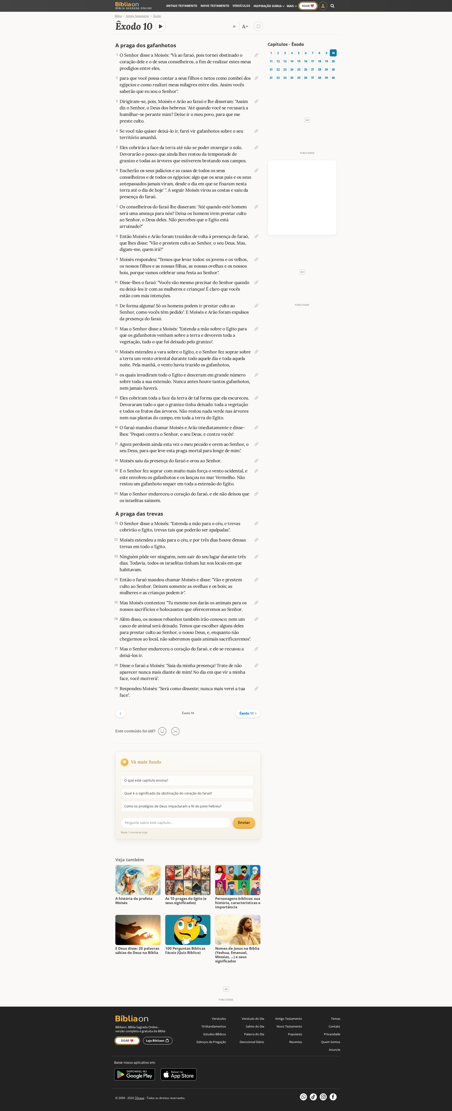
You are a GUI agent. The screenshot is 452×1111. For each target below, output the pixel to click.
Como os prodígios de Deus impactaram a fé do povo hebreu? (173, 806)
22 (277, 69)
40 (333, 77)
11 (271, 61)
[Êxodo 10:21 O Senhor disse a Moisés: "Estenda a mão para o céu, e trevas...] (256, 523)
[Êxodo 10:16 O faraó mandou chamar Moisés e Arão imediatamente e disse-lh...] (256, 427)
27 (312, 69)
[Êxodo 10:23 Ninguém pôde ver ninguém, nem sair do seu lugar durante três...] (256, 556)
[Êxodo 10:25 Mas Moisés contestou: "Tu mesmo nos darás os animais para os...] (256, 602)
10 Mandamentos (213, 1026)
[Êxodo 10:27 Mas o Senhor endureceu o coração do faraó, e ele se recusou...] (256, 648)
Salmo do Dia (255, 1026)
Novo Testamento (215, 6)
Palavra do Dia (254, 1034)
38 (319, 77)
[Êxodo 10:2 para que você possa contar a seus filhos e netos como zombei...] (256, 78)
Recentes (295, 1042)
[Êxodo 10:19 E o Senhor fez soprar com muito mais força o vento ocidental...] (256, 471)
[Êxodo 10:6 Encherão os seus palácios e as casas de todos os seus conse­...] (256, 170)
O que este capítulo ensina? (146, 780)
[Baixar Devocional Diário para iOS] (179, 1075)
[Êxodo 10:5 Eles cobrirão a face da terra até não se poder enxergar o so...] (256, 147)
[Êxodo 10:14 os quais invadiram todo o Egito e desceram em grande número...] (256, 375)
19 (326, 61)
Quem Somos (330, 1042)
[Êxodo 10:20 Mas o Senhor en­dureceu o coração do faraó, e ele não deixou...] (256, 494)
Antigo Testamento (181, 6)
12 (277, 61)
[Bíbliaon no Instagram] (323, 1096)
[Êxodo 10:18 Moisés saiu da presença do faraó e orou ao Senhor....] (256, 460)
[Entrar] (323, 6)
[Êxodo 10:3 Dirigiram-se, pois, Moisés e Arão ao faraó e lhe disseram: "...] (256, 101)
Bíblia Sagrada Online (133, 8)
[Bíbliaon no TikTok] (313, 1096)
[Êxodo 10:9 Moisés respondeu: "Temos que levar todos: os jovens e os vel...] (256, 259)
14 (291, 61)
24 (291, 69)
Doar (308, 6)
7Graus (139, 1098)
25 (298, 69)
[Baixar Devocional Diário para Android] (134, 1075)
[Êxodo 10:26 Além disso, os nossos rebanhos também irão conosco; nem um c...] (256, 619)
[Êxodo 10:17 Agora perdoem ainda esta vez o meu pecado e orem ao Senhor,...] (256, 444)
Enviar (244, 822)
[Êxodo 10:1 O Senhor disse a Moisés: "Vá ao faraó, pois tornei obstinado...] (256, 55)
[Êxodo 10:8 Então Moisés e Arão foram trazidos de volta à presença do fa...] (256, 236)
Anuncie (334, 1050)
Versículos (241, 6)
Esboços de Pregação (211, 1042)
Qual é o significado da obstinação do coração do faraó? (168, 793)
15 (298, 61)
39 (326, 77)
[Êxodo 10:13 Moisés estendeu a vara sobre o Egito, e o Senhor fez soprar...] (256, 352)
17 (312, 61)
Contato (334, 1026)
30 (333, 69)
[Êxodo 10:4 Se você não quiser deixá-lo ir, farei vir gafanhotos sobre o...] (256, 131)
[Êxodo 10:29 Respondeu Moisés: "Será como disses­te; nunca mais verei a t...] (256, 688)
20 (333, 61)
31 (271, 77)
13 (284, 61)
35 (298, 77)
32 (277, 77)
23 (284, 69)
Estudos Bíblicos (214, 1034)
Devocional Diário (252, 1042)
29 (326, 69)
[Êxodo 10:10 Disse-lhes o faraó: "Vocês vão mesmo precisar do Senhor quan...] (256, 282)
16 (305, 61)
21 (271, 69)
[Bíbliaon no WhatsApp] (303, 1096)
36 (305, 77)
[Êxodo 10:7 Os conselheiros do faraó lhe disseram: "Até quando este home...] (256, 206)
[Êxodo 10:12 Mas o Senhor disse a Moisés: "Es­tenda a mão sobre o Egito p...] (256, 328)
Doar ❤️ (127, 1041)
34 (291, 77)
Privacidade (332, 1034)
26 (305, 69)
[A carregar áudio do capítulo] (160, 26)
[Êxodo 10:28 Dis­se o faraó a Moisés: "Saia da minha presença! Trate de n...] (256, 665)
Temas (335, 1018)
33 (284, 77)
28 (319, 69)
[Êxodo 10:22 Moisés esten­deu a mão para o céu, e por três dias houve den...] (256, 540)
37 (312, 77)
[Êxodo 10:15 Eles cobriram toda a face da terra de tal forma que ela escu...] (256, 398)
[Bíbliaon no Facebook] (333, 1096)
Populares (295, 1034)
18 (319, 61)
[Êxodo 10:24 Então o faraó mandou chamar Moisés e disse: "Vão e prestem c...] (256, 579)
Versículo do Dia (253, 1018)
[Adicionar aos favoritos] (258, 26)
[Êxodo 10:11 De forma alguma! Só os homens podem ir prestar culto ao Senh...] (256, 305)
